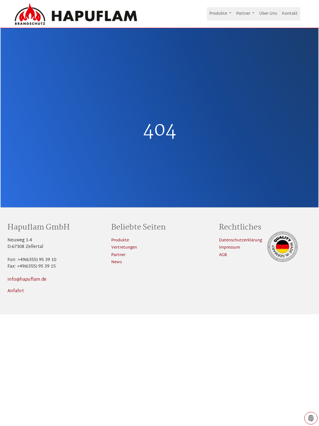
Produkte (120, 240)
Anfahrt (15, 291)
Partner (118, 255)
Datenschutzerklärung (240, 240)
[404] (76, 14)
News (116, 262)
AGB (223, 255)
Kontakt (290, 13)
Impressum (229, 247)
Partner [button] (243, 13)
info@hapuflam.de (26, 279)
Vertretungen (124, 247)
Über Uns (268, 13)
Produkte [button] (218, 13)
